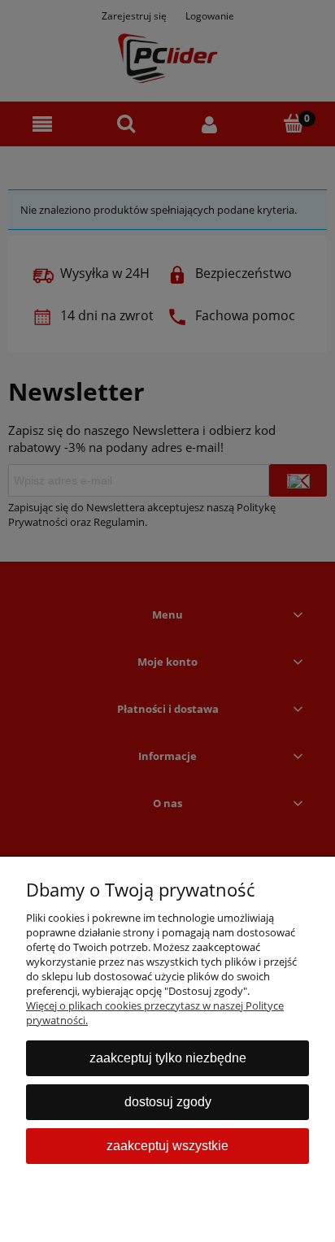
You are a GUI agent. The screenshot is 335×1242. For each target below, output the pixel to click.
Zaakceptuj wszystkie (167, 1146)
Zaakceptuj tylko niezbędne (167, 1058)
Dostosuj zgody (167, 1102)
